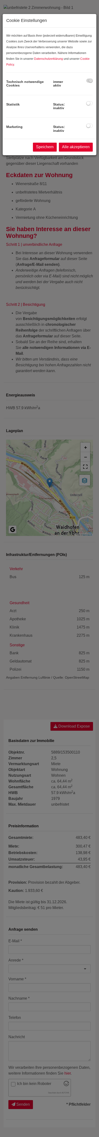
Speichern (45, 147)
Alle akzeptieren (76, 147)
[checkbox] (89, 81)
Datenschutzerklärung (48, 58)
